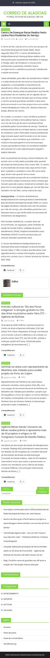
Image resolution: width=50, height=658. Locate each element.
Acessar (7, 627)
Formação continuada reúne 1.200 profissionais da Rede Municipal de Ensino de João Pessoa (26, 511)
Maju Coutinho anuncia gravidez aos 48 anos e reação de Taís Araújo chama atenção (25, 562)
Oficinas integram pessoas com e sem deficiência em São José (44, 489)
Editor (20, 39)
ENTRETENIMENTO (11, 593)
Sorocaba (8, 610)
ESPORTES (8, 599)
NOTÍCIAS (5, 29)
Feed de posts (10, 632)
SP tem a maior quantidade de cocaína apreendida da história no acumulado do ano (8, 489)
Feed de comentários (13, 638)
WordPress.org (10, 644)
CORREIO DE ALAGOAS (25, 13)
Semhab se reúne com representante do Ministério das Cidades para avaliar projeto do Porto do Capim (24, 370)
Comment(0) (32, 39)
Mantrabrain (39, 655)
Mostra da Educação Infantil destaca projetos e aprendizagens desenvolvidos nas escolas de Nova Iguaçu (26, 523)
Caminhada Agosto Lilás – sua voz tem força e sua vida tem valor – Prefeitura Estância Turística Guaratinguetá (26, 537)
